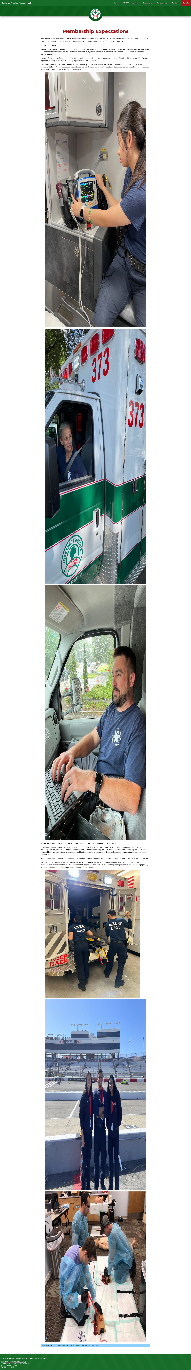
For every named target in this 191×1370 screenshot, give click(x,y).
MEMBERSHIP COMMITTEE (73, 1345)
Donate (186, 3)
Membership (161, 3)
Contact (175, 3)
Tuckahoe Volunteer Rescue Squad (16, 3)
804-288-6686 (12, 1365)
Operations (147, 3)
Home (116, 3)
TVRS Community (130, 3)
